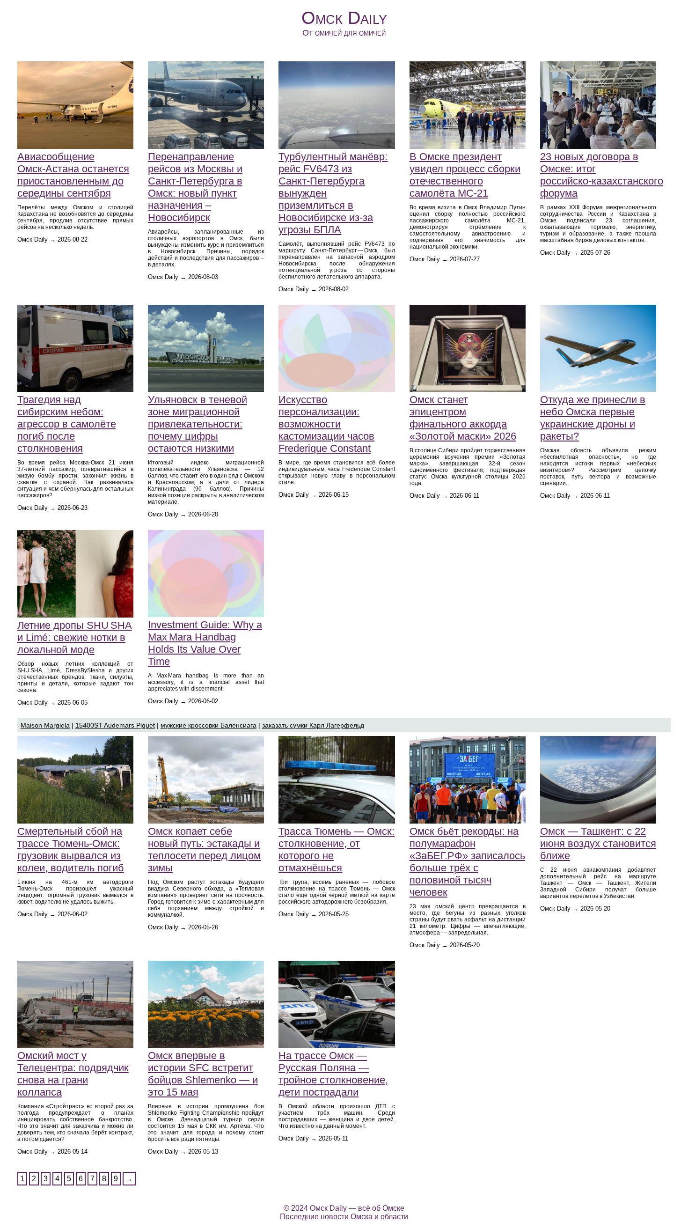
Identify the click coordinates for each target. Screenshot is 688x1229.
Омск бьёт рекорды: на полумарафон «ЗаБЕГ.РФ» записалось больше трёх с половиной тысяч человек (467, 861)
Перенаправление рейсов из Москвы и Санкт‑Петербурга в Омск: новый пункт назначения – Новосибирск (195, 187)
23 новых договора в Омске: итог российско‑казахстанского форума (601, 175)
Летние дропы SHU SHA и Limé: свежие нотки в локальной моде (74, 637)
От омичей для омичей (344, 32)
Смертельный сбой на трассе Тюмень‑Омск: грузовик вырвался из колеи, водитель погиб (70, 849)
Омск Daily (344, 18)
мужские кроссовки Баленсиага (208, 725)
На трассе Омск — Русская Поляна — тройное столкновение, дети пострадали (333, 1074)
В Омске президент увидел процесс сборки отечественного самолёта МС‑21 (465, 175)
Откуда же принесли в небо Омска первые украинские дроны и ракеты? (592, 418)
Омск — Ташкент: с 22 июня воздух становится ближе (598, 843)
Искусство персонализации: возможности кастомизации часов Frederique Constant (326, 424)
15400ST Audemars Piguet (115, 725)
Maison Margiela (45, 725)
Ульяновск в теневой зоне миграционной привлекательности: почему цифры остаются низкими (197, 424)
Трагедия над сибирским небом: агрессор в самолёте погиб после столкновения (66, 424)
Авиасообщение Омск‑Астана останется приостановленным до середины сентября (73, 175)
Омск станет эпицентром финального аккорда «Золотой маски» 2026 (463, 418)
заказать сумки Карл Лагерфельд (313, 725)
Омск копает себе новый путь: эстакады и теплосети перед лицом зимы (204, 849)
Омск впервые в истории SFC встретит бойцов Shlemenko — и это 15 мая (203, 1074)
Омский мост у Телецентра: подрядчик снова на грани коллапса (73, 1074)
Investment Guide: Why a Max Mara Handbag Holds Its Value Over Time (205, 643)
